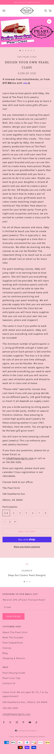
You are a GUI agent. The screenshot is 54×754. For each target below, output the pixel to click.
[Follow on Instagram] (17, 722)
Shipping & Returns (14, 658)
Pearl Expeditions (13, 642)
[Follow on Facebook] (4, 722)
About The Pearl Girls (15, 632)
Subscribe (13, 616)
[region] (27, 570)
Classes (7, 647)
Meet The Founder (13, 637)
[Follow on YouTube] (30, 722)
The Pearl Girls (27, 56)
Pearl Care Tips (12, 678)
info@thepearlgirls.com (20, 458)
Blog (5, 653)
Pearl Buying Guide (14, 672)
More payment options (27, 546)
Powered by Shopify (37, 737)
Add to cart (27, 531)
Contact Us (9, 683)
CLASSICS (27, 570)
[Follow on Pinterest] (23, 722)
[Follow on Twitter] (10, 722)
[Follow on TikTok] (36, 722)
